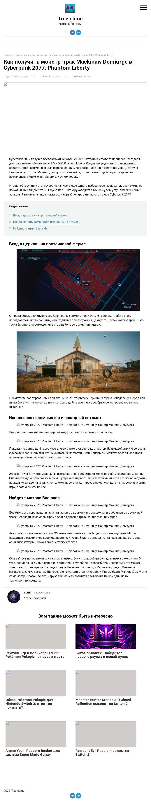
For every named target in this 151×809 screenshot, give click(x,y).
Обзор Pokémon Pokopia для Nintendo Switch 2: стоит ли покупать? (29, 704)
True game (70, 19)
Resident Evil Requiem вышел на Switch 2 (102, 753)
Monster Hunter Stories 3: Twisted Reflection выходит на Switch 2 (103, 702)
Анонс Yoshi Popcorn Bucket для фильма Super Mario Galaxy (33, 753)
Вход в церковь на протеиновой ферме (40, 215)
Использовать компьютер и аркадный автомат (45, 222)
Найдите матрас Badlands (30, 228)
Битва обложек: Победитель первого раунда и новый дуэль (102, 655)
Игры (87, 76)
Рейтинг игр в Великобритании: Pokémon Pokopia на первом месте (35, 655)
